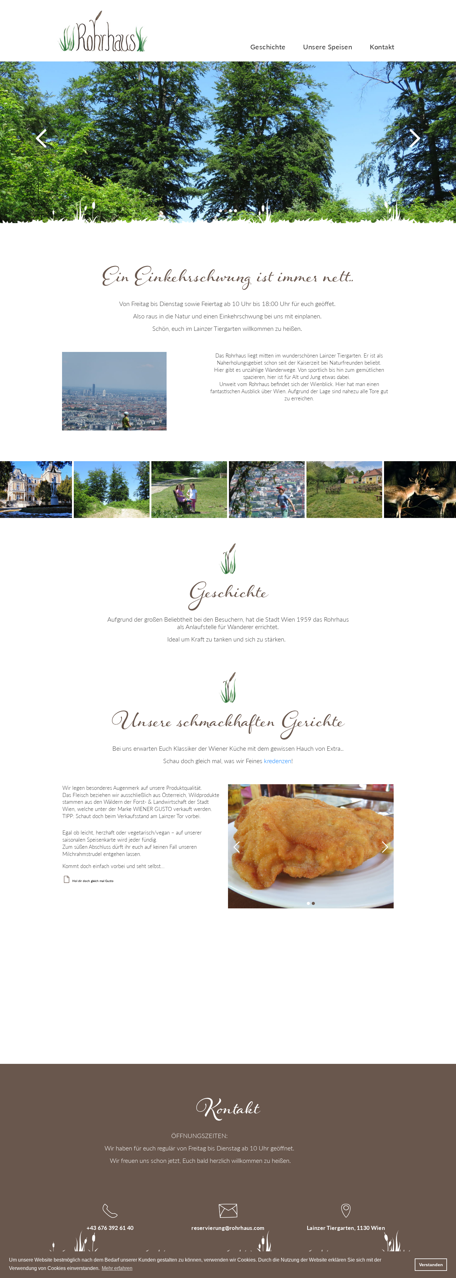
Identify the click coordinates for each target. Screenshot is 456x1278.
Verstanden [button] (431, 1264)
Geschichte (268, 47)
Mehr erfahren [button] (117, 1268)
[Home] (102, 30)
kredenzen (277, 760)
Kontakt (382, 47)
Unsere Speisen (327, 47)
